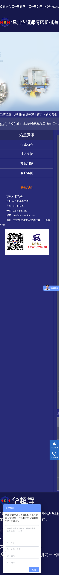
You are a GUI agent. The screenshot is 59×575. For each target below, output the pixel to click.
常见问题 (26, 163)
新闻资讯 (51, 114)
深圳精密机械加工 (34, 123)
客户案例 (26, 173)
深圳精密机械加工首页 (28, 114)
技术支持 (26, 154)
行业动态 (26, 144)
